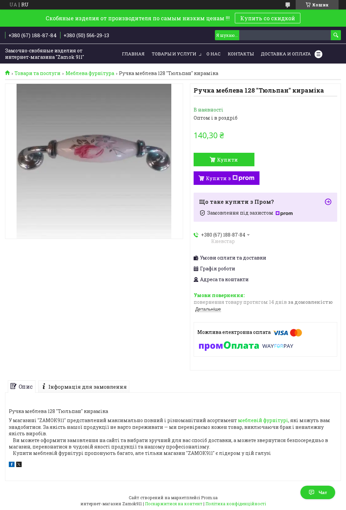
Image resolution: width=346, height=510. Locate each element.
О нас (213, 54)
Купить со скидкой (267, 18)
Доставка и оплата (286, 54)
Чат (323, 492)
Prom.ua (209, 497)
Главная (133, 54)
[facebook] (12, 465)
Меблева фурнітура (90, 73)
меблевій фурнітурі (263, 420)
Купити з (218, 178)
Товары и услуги (174, 54)
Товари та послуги (37, 73)
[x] (19, 465)
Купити (227, 159)
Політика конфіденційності (235, 503)
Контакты (241, 54)
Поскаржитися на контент (173, 503)
